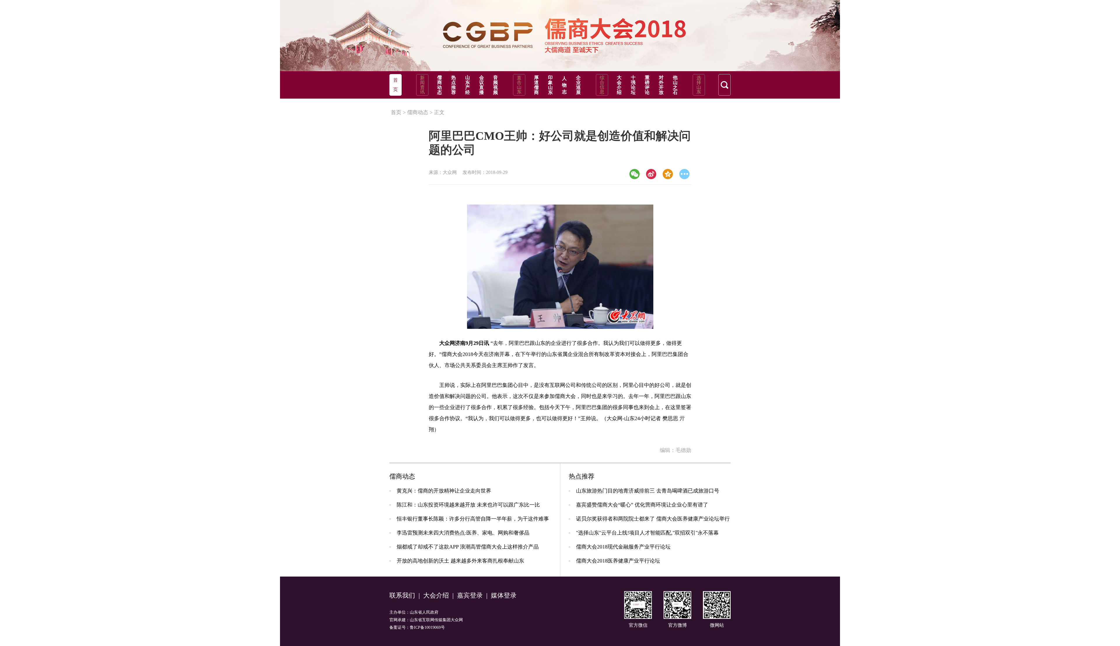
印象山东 (550, 85)
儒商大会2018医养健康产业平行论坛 (618, 561)
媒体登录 (504, 595)
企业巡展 (578, 85)
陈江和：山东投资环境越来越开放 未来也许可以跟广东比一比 (468, 505)
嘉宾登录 (470, 595)
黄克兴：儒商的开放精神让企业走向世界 (444, 491)
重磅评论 (647, 85)
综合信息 (602, 84)
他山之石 (675, 85)
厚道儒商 (536, 85)
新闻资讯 (422, 84)
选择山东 (698, 84)
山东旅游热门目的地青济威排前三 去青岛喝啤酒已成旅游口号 (647, 491)
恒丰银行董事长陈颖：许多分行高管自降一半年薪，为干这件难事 (473, 519)
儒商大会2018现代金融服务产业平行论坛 (623, 547)
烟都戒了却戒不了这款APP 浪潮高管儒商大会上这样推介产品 (468, 547)
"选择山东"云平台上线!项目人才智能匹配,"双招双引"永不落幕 (647, 533)
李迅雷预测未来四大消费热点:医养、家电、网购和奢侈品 (463, 533)
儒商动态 (439, 85)
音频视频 (495, 85)
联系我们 (402, 595)
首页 (396, 112)
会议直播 (481, 85)
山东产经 (467, 85)
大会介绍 (619, 85)
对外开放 (661, 85)
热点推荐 (453, 85)
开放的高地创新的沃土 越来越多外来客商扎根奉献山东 (460, 561)
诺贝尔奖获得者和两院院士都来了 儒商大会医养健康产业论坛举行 (653, 519)
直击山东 (519, 84)
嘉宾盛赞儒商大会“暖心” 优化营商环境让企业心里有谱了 (642, 505)
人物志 (564, 85)
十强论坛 (633, 85)
